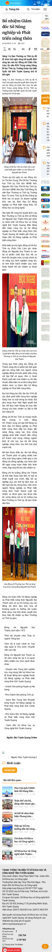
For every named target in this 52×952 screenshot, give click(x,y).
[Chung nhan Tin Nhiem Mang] (26, 946)
